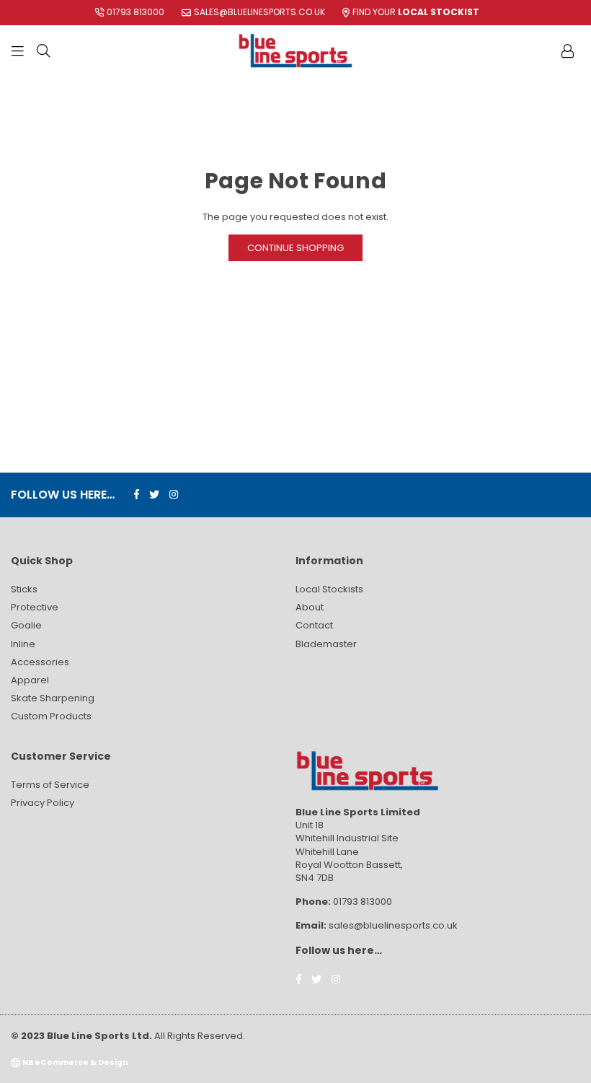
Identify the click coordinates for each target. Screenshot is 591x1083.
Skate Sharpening (52, 698)
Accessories (40, 662)
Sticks (24, 589)
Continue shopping (295, 248)
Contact (314, 625)
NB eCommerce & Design (75, 1062)
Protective (34, 607)
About (310, 607)
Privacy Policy (42, 803)
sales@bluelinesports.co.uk (259, 12)
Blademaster (326, 644)
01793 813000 (135, 12)
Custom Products (51, 716)
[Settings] (567, 50)
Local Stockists (329, 589)
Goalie (26, 625)
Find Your (415, 12)
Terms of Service (50, 785)
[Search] (43, 50)
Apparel (30, 680)
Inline (23, 644)
